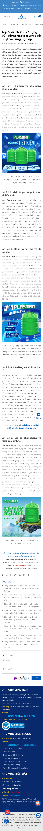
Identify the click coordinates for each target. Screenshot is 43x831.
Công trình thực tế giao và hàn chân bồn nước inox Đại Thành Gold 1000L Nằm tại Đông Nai (21, 619)
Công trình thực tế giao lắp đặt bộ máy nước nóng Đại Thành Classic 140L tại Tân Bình (22, 636)
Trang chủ (6, 24)
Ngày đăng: (8, 43)
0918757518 (26, 2)
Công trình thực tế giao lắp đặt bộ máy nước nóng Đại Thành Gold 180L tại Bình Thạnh (22, 611)
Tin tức (16, 24)
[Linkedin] (20, 575)
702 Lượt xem (32, 43)
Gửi (36, 678)
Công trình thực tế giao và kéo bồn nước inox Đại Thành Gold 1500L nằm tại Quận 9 (21, 605)
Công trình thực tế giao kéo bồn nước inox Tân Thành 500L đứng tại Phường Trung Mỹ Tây (22, 597)
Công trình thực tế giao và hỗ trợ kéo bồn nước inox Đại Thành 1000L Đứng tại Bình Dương (21, 588)
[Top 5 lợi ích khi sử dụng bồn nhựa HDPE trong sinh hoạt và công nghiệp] (21, 16)
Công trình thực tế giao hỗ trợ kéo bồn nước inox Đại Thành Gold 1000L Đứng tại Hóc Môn (22, 628)
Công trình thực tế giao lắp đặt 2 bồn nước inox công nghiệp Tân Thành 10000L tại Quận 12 (22, 644)
